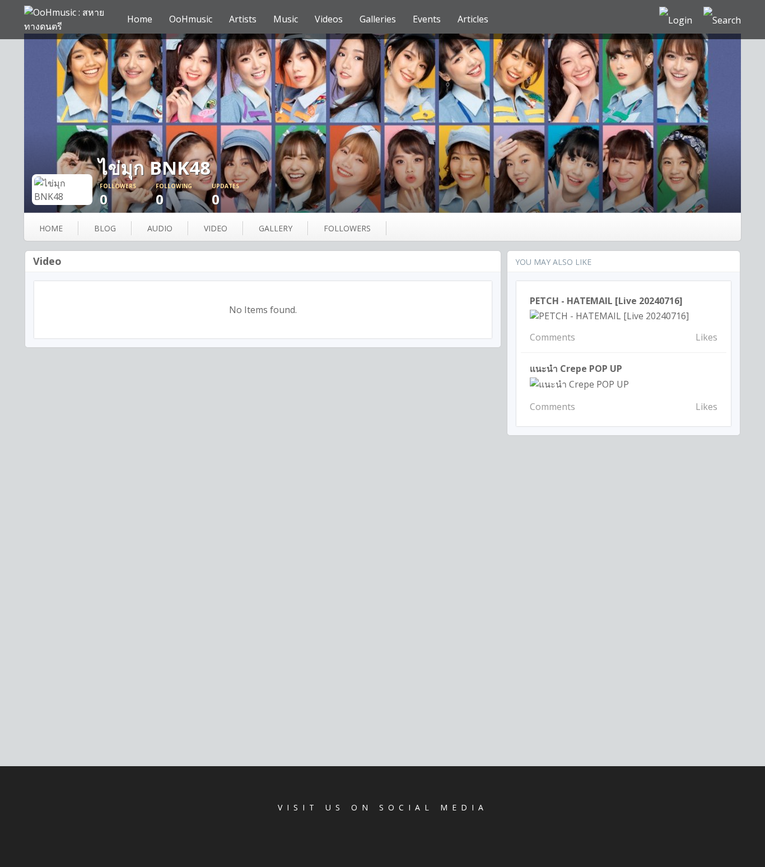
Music (285, 19)
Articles (473, 19)
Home (139, 19)
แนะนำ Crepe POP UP (576, 368)
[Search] (722, 20)
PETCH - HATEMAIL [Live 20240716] (606, 301)
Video (47, 261)
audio (159, 228)
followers (347, 228)
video (215, 228)
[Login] (675, 20)
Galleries (378, 19)
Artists (242, 19)
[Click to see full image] (382, 123)
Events (427, 19)
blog (105, 228)
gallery (275, 228)
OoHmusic (190, 19)
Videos (329, 19)
